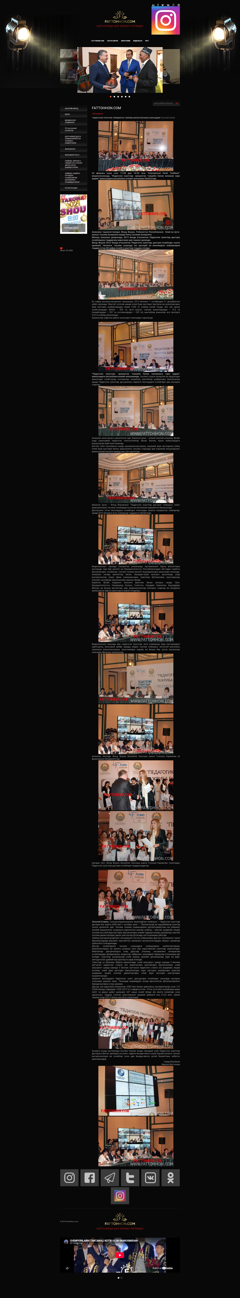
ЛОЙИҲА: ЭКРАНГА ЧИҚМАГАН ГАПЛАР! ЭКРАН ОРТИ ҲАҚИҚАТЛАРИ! (73, 164)
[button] (118, 1278)
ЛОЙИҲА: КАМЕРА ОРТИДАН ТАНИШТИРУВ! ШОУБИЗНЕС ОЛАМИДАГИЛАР (72, 177)
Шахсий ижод (71, 108)
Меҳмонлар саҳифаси (70, 121)
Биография (125, 41)
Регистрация (71, 188)
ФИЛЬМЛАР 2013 (72, 155)
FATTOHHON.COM (97, 41)
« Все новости (97, 113)
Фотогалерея (112, 41)
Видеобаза (137, 41)
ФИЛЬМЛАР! (70, 149)
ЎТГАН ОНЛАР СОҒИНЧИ (71, 129)
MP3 (147, 41)
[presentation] (63, 197)
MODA (67, 114)
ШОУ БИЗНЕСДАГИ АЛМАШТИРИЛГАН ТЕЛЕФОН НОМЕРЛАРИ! (73, 140)
